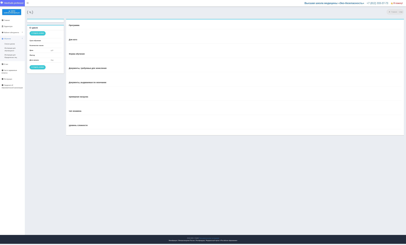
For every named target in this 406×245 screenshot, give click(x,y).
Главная (394, 12)
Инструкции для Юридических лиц (11, 56)
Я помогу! (398, 3)
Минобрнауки (173, 240)
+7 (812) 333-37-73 (377, 3)
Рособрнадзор (200, 240)
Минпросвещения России (186, 240)
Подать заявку (38, 33)
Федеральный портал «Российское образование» (221, 240)
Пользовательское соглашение (209, 238)
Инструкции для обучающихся (10, 49)
